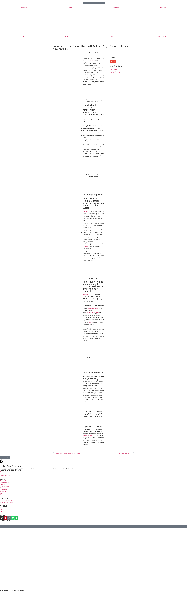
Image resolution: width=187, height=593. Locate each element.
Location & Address (161, 36)
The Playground (87, 294)
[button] (111, 61)
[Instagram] (2, 518)
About (22, 36)
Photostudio (24, 7)
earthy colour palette (93, 308)
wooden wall (86, 246)
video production (87, 435)
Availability (116, 7)
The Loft (85, 211)
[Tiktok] (9, 518)
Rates (70, 7)
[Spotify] (16, 518)
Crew (66, 36)
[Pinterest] (5, 518)
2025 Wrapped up (90, 60)
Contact (112, 36)
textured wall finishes (93, 312)
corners (90, 322)
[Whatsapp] (13, 518)
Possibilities (163, 7)
